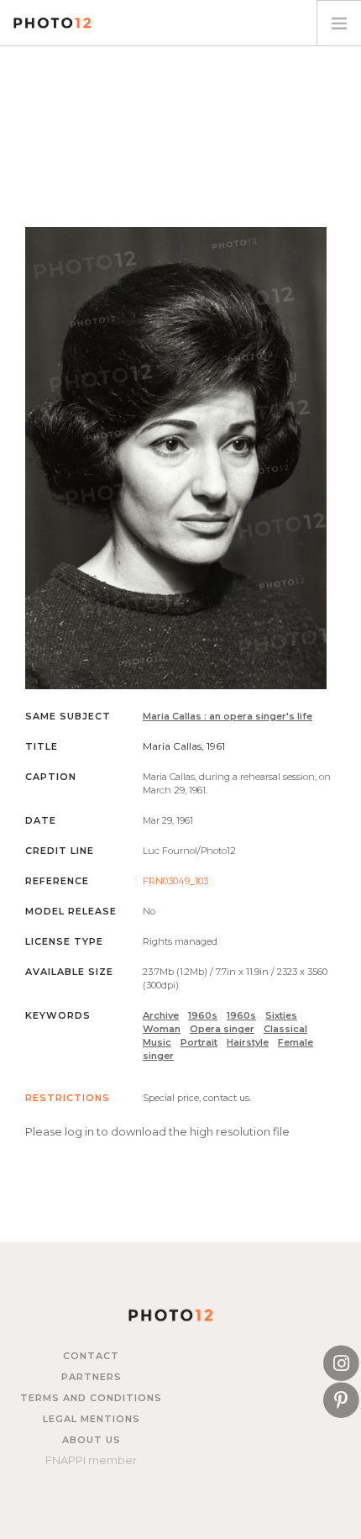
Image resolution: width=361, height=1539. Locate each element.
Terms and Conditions (91, 1398)
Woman (161, 1029)
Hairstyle (248, 1042)
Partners (91, 1377)
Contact (91, 1356)
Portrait (198, 1042)
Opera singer (222, 1029)
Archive (161, 1015)
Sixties (281, 1015)
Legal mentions (91, 1419)
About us (91, 1440)
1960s (202, 1015)
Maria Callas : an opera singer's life (227, 716)
